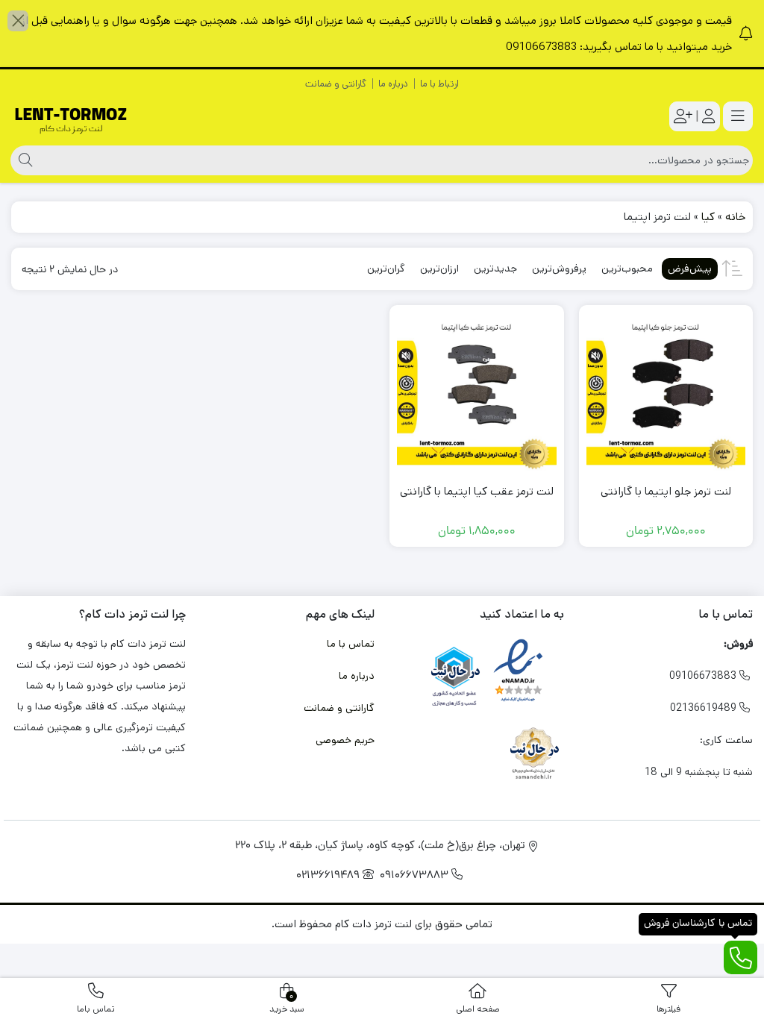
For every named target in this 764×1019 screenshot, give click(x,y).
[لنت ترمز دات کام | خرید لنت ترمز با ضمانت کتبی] (71, 116)
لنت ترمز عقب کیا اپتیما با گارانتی (477, 491)
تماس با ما (351, 643)
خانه (735, 217)
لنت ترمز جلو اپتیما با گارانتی (666, 491)
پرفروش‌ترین (559, 268)
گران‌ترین (386, 268)
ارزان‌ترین (439, 268)
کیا (708, 217)
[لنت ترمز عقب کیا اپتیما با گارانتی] (477, 392)
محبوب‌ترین (627, 268)
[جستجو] (23, 160)
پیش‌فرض (690, 268)
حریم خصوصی (345, 740)
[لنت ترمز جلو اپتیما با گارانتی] (666, 392)
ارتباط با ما (439, 84)
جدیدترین (495, 268)
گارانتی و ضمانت (335, 84)
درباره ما (393, 84)
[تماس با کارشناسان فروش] (740, 957)
